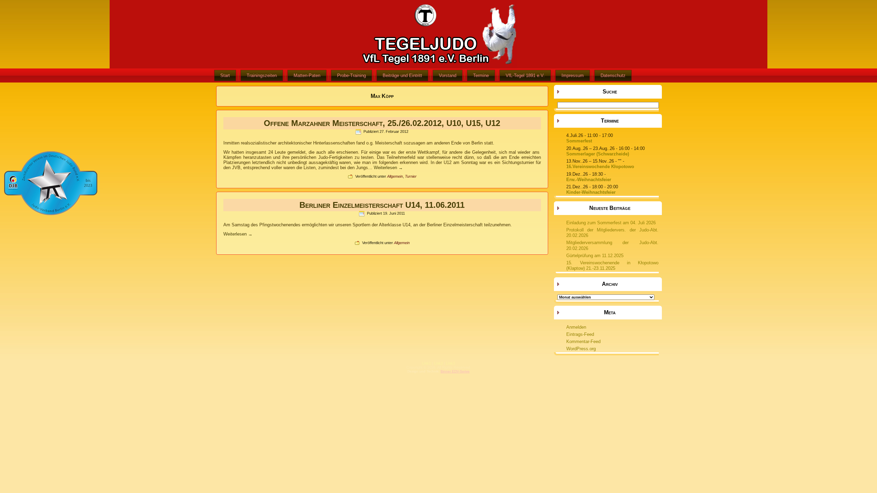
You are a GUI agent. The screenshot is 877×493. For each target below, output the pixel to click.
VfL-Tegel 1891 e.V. (525, 75)
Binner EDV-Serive (455, 371)
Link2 (438, 363)
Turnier (411, 176)
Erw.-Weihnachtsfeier (588, 179)
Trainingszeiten (262, 75)
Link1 (426, 363)
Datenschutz (613, 75)
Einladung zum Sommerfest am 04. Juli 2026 (611, 222)
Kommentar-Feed (583, 341)
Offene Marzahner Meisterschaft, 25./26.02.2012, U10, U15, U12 (382, 123)
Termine (481, 75)
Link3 (450, 363)
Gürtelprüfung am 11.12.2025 (594, 255)
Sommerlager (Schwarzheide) (597, 153)
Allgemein (395, 176)
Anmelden (576, 327)
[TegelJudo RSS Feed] (397, 368)
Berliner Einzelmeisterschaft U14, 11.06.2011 (382, 205)
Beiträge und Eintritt (402, 75)
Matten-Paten (307, 75)
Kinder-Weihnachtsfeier (591, 192)
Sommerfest (579, 140)
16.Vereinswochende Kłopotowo (600, 166)
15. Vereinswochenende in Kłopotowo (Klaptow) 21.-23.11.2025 (612, 265)
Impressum (572, 75)
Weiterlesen (388, 167)
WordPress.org (581, 348)
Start (225, 75)
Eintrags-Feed (580, 334)
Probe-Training (351, 75)
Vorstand (447, 75)
